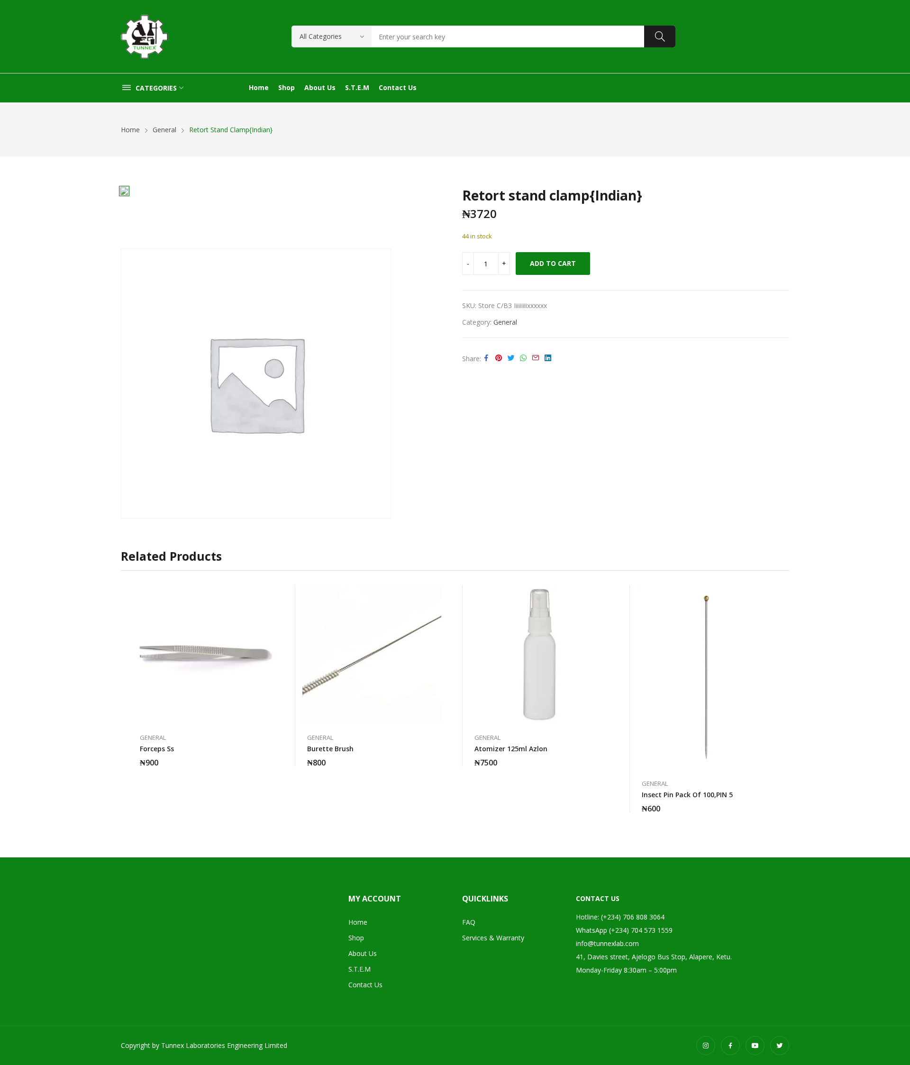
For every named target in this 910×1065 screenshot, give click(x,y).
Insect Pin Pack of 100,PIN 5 (687, 794)
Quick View (269, 594)
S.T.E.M (359, 969)
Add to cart (553, 263)
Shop (356, 937)
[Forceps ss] (204, 654)
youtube (755, 1045)
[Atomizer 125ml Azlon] (539, 654)
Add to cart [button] (269, 756)
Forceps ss (157, 748)
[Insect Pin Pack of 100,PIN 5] (706, 677)
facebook (730, 1045)
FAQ (468, 922)
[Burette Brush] (371, 654)
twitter (779, 1045)
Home (357, 922)
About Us (362, 953)
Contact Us (365, 984)
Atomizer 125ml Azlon (510, 748)
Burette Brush (330, 748)
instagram (705, 1045)
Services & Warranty (493, 937)
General (505, 322)
